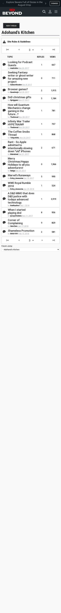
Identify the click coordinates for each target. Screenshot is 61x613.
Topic (10, 57)
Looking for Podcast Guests (20, 64)
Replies (40, 57)
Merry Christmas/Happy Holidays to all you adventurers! (19, 163)
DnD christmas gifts (19, 97)
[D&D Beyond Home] (12, 12)
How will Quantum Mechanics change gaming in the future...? (19, 109)
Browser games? (18, 89)
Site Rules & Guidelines (18, 41)
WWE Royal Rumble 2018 (19, 184)
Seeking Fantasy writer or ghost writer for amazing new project (20, 77)
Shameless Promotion (21, 230)
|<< (7, 49)
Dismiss (54, 3)
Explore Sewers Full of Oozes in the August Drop (24, 3)
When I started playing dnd (16, 211)
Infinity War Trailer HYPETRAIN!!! (19, 123)
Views (53, 57)
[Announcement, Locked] (4, 41)
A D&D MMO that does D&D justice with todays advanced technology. (21, 198)
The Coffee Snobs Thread (19, 133)
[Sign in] (50, 11)
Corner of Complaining (15, 222)
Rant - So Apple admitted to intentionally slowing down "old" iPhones (20, 146)
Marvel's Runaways (19, 175)
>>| (53, 49)
